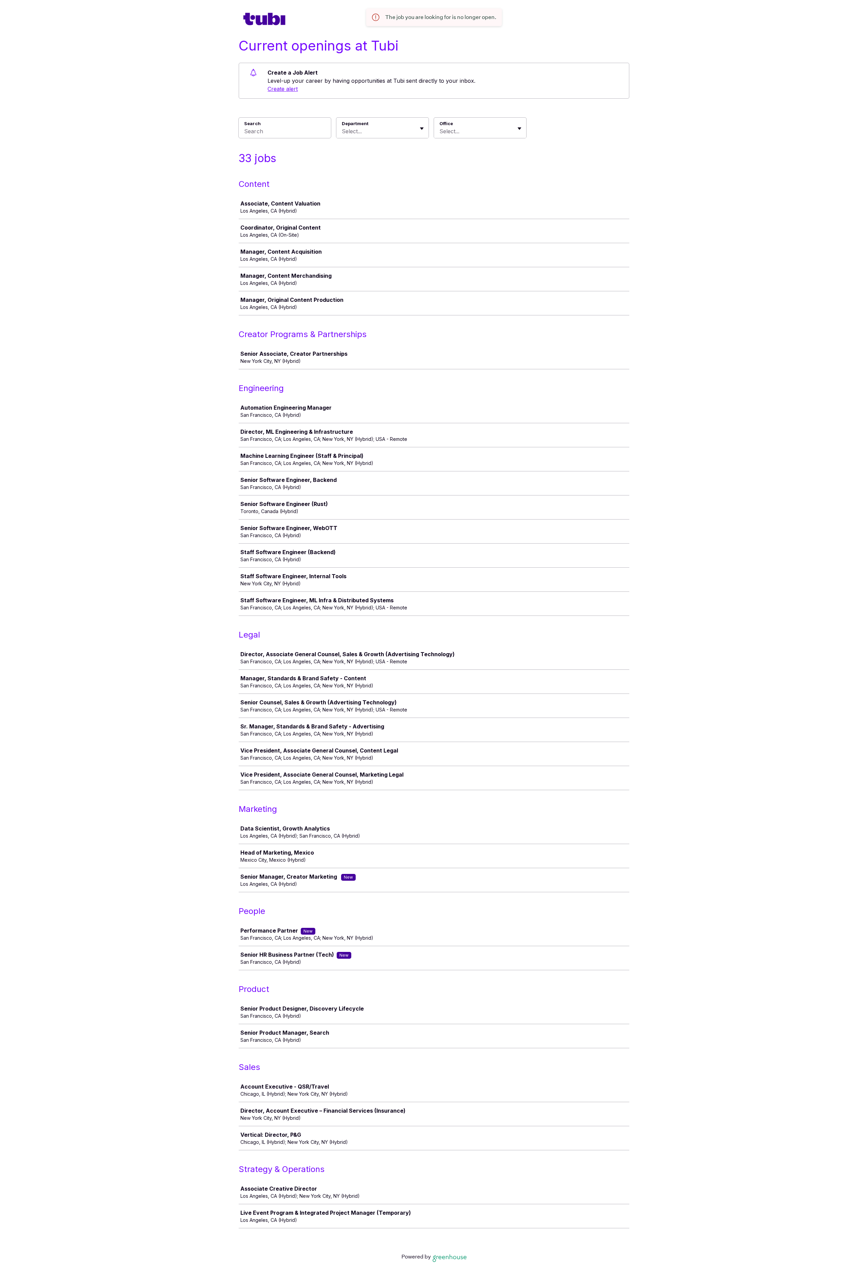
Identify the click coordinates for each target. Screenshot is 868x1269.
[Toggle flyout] (422, 128)
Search (252, 123)
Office (446, 123)
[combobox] (342, 131)
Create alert (283, 88)
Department (355, 123)
